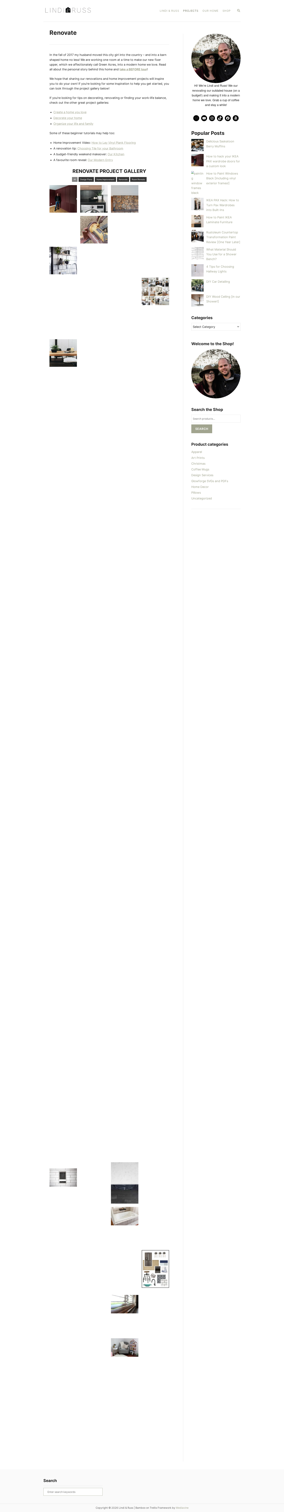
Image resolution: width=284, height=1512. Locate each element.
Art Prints (198, 458)
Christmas (198, 463)
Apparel (196, 452)
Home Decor (200, 487)
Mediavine (182, 1507)
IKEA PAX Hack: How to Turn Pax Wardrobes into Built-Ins (222, 205)
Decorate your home (67, 118)
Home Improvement (105, 179)
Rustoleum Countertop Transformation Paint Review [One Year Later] (223, 237)
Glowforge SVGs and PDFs (209, 481)
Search (201, 429)
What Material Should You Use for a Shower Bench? (221, 254)
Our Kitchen (116, 154)
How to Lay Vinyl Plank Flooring (114, 142)
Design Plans (86, 179)
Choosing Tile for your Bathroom (100, 148)
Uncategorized (201, 498)
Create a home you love (69, 112)
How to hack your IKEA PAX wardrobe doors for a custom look (223, 161)
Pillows (196, 492)
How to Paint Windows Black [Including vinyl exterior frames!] (222, 178)
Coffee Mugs (200, 469)
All (75, 179)
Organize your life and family (73, 123)
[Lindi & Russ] (84, 11)
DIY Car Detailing (218, 281)
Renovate (123, 179)
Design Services (202, 475)
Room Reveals (138, 179)
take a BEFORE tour (133, 69)
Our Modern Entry (100, 160)
